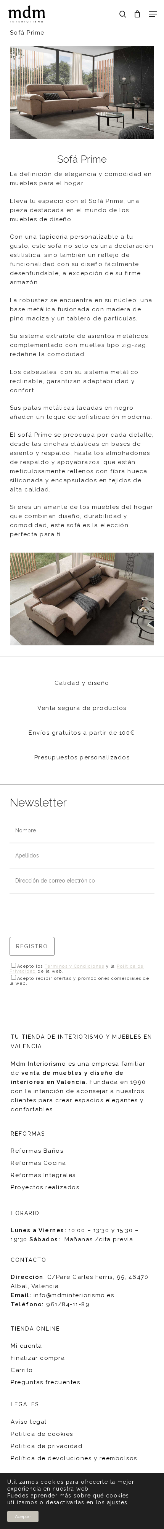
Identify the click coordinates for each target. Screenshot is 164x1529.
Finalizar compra (38, 1358)
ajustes (117, 1502)
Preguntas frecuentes (45, 1382)
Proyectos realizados (45, 1187)
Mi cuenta (26, 1345)
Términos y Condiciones (74, 966)
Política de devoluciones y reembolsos (74, 1458)
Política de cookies (42, 1434)
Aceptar (23, 1516)
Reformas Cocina (38, 1163)
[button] (153, 14)
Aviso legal (29, 1421)
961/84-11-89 (68, 1304)
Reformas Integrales (43, 1175)
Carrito (22, 1370)
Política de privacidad (46, 1446)
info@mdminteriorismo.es (74, 1295)
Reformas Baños (37, 1150)
